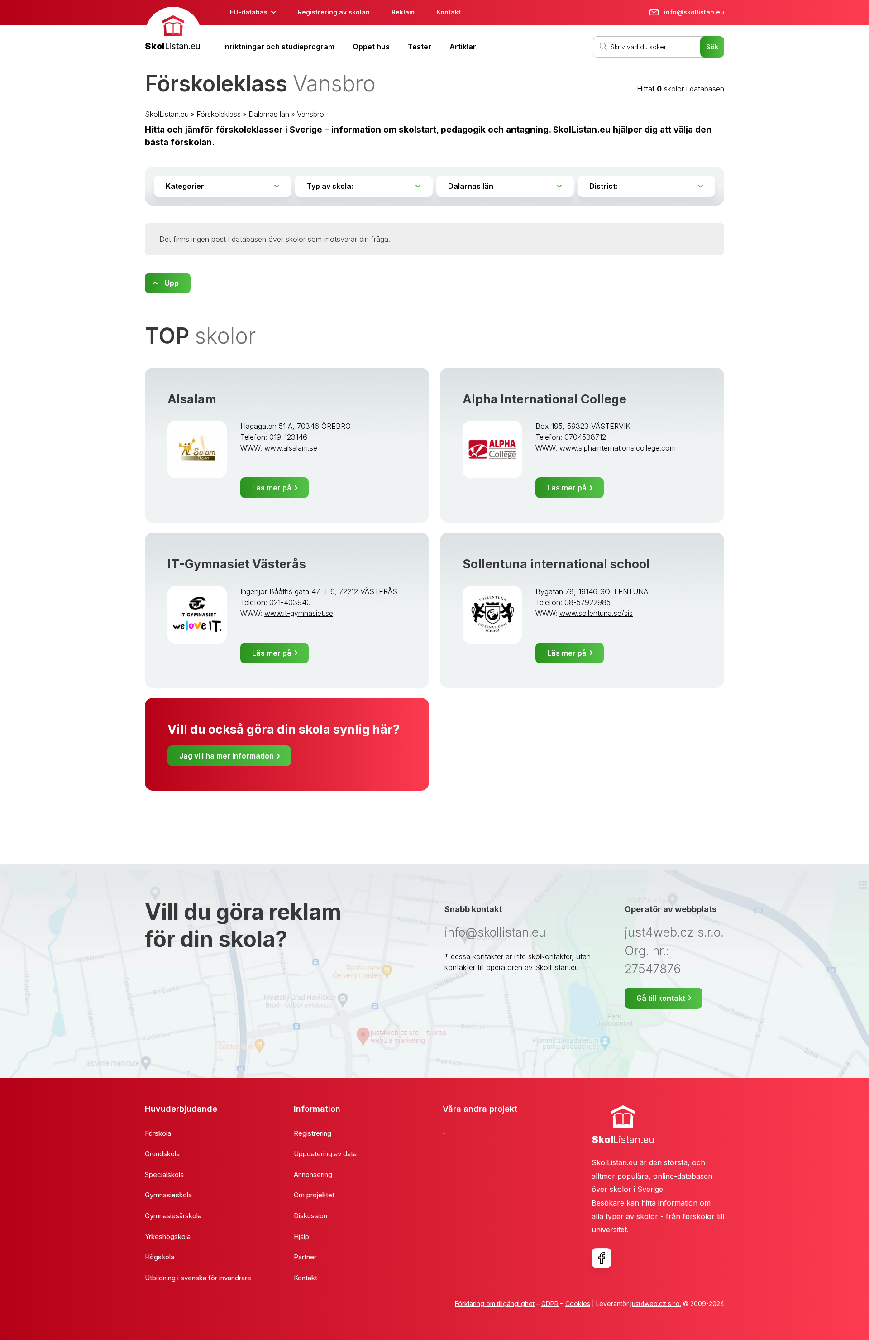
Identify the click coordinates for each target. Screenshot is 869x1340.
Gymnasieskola (168, 1195)
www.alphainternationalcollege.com (617, 447)
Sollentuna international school (556, 564)
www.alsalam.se (290, 447)
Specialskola (164, 1174)
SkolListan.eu (167, 114)
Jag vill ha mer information (226, 755)
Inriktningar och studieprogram (278, 46)
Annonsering (313, 1174)
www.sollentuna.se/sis (596, 613)
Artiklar (462, 46)
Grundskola (162, 1153)
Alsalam (191, 399)
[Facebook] (601, 1258)
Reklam (403, 12)
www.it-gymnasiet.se (298, 613)
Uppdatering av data (325, 1153)
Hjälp (301, 1236)
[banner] (173, 30)
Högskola (159, 1257)
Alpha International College (544, 399)
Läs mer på (271, 487)
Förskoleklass (218, 114)
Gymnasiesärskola (173, 1215)
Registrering (312, 1133)
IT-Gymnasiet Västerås (236, 564)
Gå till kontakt (660, 998)
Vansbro (310, 114)
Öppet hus (371, 46)
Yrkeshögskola (168, 1236)
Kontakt (448, 12)
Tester (419, 46)
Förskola (158, 1133)
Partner (305, 1257)
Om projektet (314, 1195)
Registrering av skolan (334, 12)
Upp (172, 283)
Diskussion (310, 1215)
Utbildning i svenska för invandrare (198, 1277)
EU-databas (248, 12)
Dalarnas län (268, 114)
